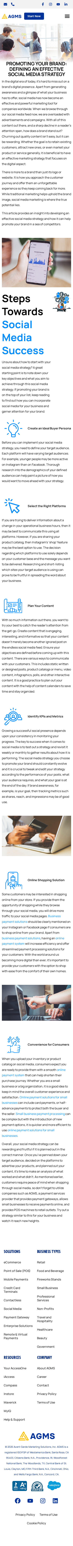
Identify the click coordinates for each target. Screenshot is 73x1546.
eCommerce (12, 1262)
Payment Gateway (16, 1317)
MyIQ (7, 1411)
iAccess (9, 1377)
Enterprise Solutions (18, 1326)
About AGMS (46, 1368)
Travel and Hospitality (45, 1319)
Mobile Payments (16, 1279)
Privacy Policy (47, 1394)
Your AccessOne (15, 1368)
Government (46, 1347)
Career (42, 1377)
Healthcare (45, 1329)
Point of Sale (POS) (17, 1271)
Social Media (13, 1309)
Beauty (42, 1338)
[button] (67, 16)
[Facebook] (18, 1501)
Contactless (12, 1300)
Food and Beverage (50, 1271)
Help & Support (14, 1419)
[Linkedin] (55, 1501)
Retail (41, 1262)
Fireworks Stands (49, 1279)
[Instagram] (50, 4)
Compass (10, 1385)
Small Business (47, 1288)
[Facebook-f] (42, 4)
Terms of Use (46, 1402)
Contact (43, 1385)
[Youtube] (58, 4)
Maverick (10, 1402)
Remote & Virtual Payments (15, 1336)
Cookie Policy (36, 1523)
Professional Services (46, 1298)
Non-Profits (45, 1309)
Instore (9, 1394)
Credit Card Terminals (12, 1290)
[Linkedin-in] (66, 4)
